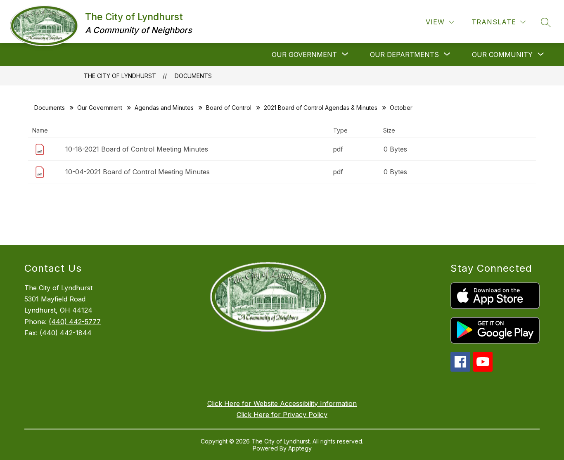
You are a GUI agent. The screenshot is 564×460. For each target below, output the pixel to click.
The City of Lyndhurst (120, 75)
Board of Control (228, 107)
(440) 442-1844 (66, 333)
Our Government (99, 107)
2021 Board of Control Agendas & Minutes (320, 107)
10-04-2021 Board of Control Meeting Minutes (137, 172)
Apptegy (300, 448)
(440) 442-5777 (75, 322)
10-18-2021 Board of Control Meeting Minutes (136, 149)
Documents (193, 75)
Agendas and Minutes (164, 107)
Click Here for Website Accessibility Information (282, 403)
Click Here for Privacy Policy (282, 414)
